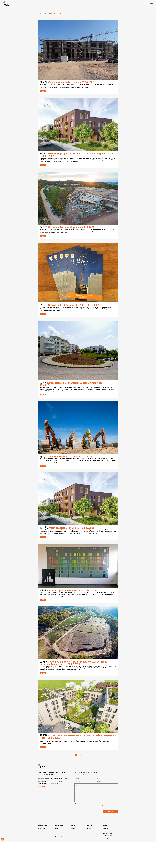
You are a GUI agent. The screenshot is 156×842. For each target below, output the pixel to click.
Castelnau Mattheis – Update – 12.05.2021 (71, 456)
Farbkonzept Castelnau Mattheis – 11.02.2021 (73, 590)
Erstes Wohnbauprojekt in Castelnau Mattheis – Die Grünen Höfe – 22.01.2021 (78, 736)
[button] (2, 839)
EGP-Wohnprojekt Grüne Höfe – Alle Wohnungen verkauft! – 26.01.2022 (77, 154)
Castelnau (56, 828)
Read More (43, 91)
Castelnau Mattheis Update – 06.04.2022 (71, 82)
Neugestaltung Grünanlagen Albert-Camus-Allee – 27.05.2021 (72, 384)
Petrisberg (56, 834)
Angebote (89, 828)
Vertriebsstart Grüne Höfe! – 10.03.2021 (71, 528)
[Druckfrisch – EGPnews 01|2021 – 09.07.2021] (78, 272)
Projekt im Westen (41, 828)
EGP (41, 778)
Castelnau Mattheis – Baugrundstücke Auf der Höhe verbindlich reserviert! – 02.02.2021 (73, 662)
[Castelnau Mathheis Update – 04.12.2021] (78, 198)
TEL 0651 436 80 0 (107, 833)
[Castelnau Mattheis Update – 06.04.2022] (78, 50)
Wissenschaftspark (58, 836)
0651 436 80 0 (81, 774)
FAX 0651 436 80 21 (107, 835)
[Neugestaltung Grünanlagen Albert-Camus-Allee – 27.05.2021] (78, 350)
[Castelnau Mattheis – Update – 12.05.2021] (78, 427)
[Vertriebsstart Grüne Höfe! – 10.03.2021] (78, 498)
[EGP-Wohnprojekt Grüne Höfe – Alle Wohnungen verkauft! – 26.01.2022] (78, 124)
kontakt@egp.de (102, 805)
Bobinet (56, 831)
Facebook (72, 831)
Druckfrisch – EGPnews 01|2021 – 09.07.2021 (74, 305)
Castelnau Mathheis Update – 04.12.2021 (71, 227)
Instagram (73, 828)
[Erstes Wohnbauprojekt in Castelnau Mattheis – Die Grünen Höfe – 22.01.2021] (78, 706)
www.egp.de (41, 786)
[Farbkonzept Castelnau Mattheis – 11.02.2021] (78, 566)
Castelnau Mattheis (42, 834)
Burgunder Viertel (41, 831)
